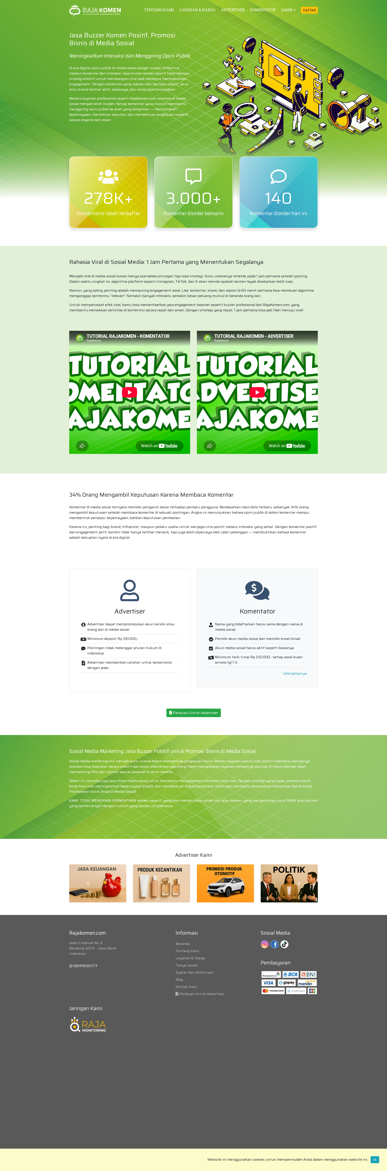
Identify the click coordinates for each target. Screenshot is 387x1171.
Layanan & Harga (190, 958)
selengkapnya (295, 673)
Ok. (375, 1159)
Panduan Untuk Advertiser (195, 713)
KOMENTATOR (263, 9)
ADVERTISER (233, 9)
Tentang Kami (187, 951)
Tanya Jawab (187, 965)
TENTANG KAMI (159, 9)
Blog (179, 979)
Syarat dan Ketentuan (194, 972)
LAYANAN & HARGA (197, 9)
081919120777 (85, 966)
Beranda (183, 944)
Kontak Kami (186, 986)
